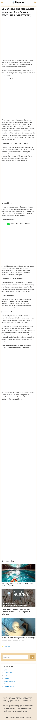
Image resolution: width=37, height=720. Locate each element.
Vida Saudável (9, 687)
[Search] (32, 657)
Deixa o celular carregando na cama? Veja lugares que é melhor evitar (18, 639)
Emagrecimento (9, 681)
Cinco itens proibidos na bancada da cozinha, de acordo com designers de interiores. (16, 611)
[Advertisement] (18, 37)
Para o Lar (7, 646)
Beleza (6, 678)
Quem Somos (8, 673)
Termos (23, 717)
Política (28, 717)
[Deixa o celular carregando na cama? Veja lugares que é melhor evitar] (18, 627)
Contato (7, 675)
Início (5, 670)
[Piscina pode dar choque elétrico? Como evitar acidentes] (18, 573)
